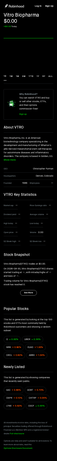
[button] (5, 78)
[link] (38, 6)
